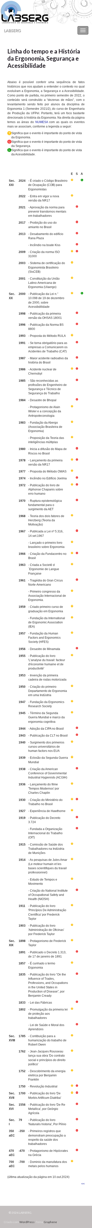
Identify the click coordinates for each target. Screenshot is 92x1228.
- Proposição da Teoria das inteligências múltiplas (46, 440)
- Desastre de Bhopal (42, 400)
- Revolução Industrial (42, 1086)
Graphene (50, 1222)
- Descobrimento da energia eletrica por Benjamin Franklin (47, 1075)
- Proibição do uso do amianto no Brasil (42, 225)
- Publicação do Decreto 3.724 (44, 820)
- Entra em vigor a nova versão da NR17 (43, 198)
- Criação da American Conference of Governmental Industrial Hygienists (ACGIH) (47, 773)
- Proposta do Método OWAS (47, 471)
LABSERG (12, 30)
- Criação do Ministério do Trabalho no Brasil (45, 802)
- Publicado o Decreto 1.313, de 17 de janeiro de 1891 (47, 954)
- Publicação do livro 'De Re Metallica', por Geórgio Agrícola (46, 1109)
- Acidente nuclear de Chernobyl (42, 371)
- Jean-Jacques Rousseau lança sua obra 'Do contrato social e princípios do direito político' (47, 1058)
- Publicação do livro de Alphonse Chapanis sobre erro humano (45, 489)
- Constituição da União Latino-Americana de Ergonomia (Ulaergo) (44, 283)
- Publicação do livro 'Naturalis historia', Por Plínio (47, 1122)
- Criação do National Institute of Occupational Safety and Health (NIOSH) (48, 895)
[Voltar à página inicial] (46, 12)
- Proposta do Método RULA (47, 336)
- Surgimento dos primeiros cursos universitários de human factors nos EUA (46, 747)
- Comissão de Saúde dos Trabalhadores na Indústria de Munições (46, 849)
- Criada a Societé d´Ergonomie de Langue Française (43, 569)
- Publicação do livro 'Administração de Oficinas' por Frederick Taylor (46, 930)
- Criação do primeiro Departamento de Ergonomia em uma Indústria (47, 691)
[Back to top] (81, 1217)
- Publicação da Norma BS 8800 (46, 327)
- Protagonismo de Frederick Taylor (47, 943)
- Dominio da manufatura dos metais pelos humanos (47, 1164)
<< (83, 1184)
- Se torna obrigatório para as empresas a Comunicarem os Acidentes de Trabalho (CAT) (47, 347)
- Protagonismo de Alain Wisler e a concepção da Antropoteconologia (44, 411)
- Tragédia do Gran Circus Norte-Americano (45, 582)
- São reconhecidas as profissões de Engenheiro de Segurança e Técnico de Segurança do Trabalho (47, 387)
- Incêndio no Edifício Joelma (47, 478)
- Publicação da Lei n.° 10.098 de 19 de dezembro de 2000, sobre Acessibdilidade (46, 300)
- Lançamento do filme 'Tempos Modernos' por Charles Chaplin (43, 789)
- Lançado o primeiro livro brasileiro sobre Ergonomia (46, 545)
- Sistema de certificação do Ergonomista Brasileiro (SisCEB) (46, 267)
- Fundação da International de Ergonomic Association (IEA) (46, 622)
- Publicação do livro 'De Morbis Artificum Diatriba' (44, 1095)
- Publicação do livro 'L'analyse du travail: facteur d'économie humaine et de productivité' (46, 662)
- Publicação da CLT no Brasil (48, 735)
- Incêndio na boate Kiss (44, 245)
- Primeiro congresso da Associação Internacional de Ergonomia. (47, 596)
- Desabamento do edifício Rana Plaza (45, 236)
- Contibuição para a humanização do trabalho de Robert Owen (47, 1040)
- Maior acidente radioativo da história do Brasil (48, 360)
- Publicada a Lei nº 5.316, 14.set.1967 (45, 533)
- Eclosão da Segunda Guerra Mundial (48, 760)
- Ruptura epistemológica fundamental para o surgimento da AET (45, 505)
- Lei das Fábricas (40, 1002)
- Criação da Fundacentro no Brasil (47, 556)
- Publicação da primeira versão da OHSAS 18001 (45, 316)
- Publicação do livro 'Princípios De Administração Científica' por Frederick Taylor (47, 912)
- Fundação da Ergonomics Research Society (46, 704)
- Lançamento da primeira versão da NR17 (45, 462)
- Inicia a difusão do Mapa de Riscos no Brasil (47, 451)
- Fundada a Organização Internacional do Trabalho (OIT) (45, 833)
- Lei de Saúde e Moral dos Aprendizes (46, 1027)
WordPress (27, 1222)
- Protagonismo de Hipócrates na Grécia (48, 1153)
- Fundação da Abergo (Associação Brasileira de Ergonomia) (45, 427)
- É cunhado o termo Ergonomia (41, 965)
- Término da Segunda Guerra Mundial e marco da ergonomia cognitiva (46, 717)
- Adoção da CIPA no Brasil (46, 728)
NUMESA (41, 122)
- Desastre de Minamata (44, 649)
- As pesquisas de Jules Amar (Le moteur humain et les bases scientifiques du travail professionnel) (47, 866)
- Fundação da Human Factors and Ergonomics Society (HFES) (44, 638)
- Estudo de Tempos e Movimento (42, 881)
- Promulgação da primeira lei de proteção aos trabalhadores (48, 1014)
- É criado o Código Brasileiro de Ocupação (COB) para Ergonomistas (47, 185)
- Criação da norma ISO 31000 (44, 254)
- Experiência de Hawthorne (47, 811)
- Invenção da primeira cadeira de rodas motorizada (47, 677)
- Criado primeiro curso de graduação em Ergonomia (45, 609)
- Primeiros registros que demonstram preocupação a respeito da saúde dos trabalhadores (47, 1137)
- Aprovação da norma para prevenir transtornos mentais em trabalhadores (47, 211)
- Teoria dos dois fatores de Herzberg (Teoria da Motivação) (46, 520)
